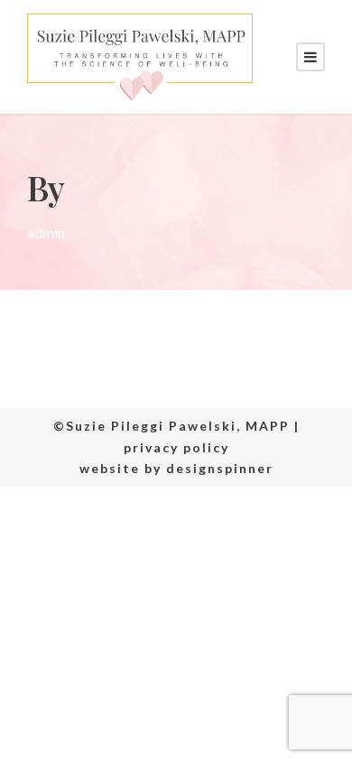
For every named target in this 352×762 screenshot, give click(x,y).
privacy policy (176, 447)
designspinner (219, 468)
